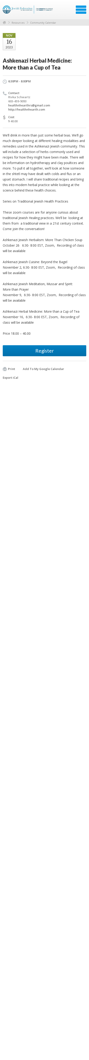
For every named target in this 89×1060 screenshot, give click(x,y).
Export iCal (10, 378)
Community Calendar (43, 22)
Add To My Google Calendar (43, 369)
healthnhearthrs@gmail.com (29, 105)
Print (11, 369)
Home (4, 22)
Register (44, 350)
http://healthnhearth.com (26, 109)
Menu (81, 10)
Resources (18, 22)
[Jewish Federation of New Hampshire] (28, 11)
